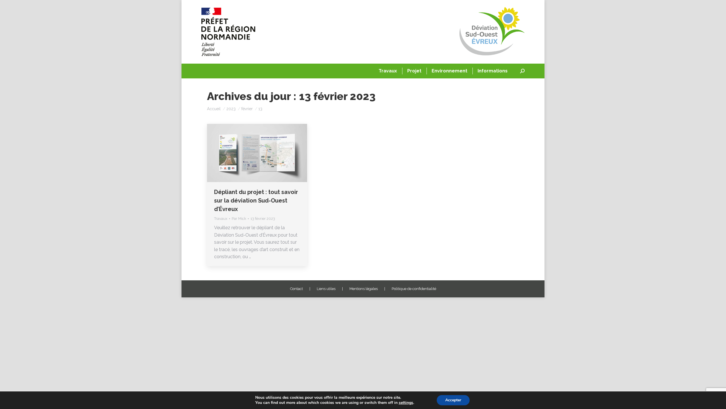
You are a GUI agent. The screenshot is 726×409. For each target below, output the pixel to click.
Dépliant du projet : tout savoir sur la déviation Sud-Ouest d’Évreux (256, 200)
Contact (296, 289)
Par (239, 218)
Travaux (220, 218)
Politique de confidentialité (414, 289)
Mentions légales (363, 289)
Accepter (453, 400)
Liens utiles (326, 289)
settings (406, 402)
